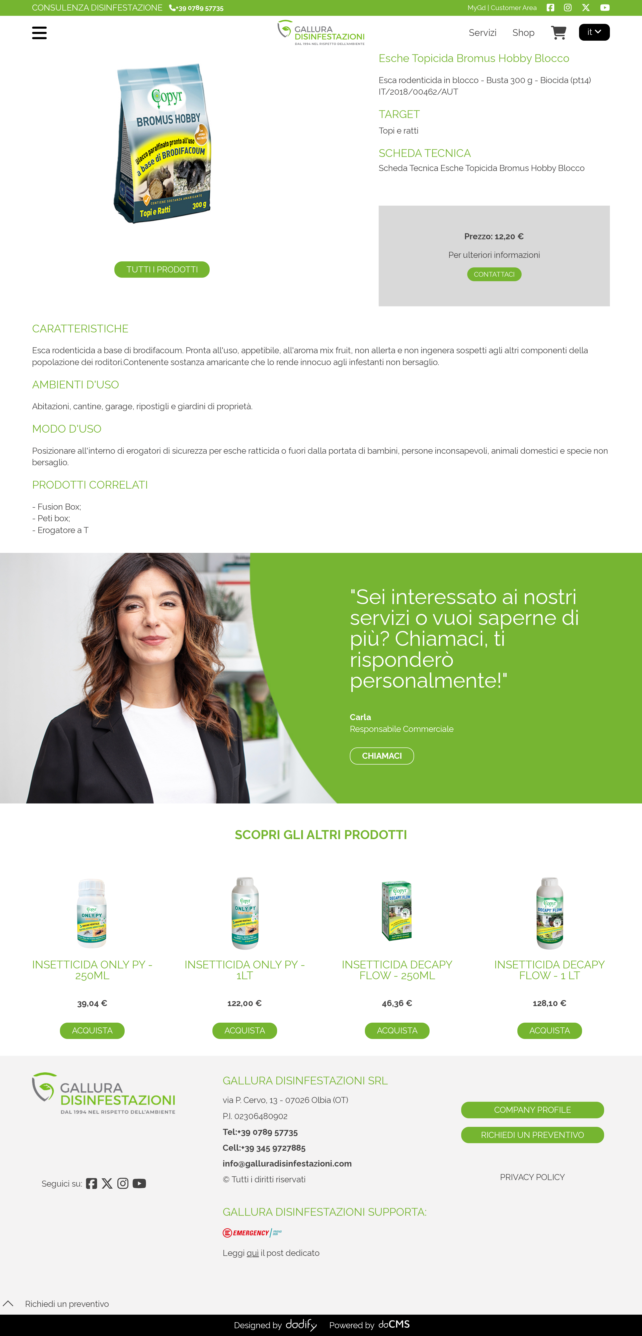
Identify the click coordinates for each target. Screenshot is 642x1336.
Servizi (483, 33)
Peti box (53, 518)
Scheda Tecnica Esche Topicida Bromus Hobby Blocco (482, 168)
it (591, 32)
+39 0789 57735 (267, 1132)
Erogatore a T (63, 530)
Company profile (532, 1110)
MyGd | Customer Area (502, 8)
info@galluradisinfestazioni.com (287, 1164)
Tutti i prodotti (162, 269)
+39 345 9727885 (273, 1148)
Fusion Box (58, 507)
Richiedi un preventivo (532, 1135)
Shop (524, 33)
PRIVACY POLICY (532, 1177)
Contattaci (494, 274)
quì (253, 1253)
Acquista (92, 1030)
